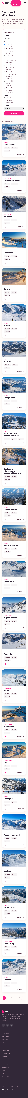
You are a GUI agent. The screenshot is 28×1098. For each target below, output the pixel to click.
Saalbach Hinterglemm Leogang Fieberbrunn (13, 471)
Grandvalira (9, 907)
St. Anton (8, 361)
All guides (4, 1059)
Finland (9, 62)
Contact (4, 1070)
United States (11, 92)
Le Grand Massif (11, 509)
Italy (8, 69)
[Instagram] (3, 1025)
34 (20, 998)
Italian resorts (5, 1042)
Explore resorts (15, 3)
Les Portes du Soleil (12, 180)
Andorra (9, 46)
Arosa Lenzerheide (12, 835)
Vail (5, 762)
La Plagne (8, 798)
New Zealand (11, 74)
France (9, 65)
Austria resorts (5, 1036)
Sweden (9, 88)
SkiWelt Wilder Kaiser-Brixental (11, 435)
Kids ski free (9, 98)
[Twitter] (11, 1025)
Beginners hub (5, 1050)
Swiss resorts (5, 1039)
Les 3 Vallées (9, 144)
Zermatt (7, 289)
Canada (9, 55)
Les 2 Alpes (9, 871)
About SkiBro (5, 1067)
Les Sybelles (9, 397)
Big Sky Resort (10, 618)
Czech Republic (11, 60)
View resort (20, 154)
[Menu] (24, 3)
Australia (9, 49)
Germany (10, 67)
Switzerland (10, 90)
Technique (4, 1056)
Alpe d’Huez (9, 581)
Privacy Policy (5, 1076)
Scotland (9, 81)
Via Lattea (8, 253)
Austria (9, 51)
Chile (8, 58)
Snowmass (9, 726)
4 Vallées (8, 216)
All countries (9, 44)
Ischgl (6, 690)
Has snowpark (9, 100)
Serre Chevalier (11, 545)
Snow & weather (6, 1053)
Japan (9, 71)
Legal (3, 1073)
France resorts (5, 1033)
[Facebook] (7, 1025)
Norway (9, 76)
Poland (9, 78)
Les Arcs (7, 979)
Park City (8, 654)
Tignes (7, 325)
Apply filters (14, 113)
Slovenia (9, 83)
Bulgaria (9, 53)
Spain (9, 85)
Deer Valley (9, 943)
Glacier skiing (9, 102)
